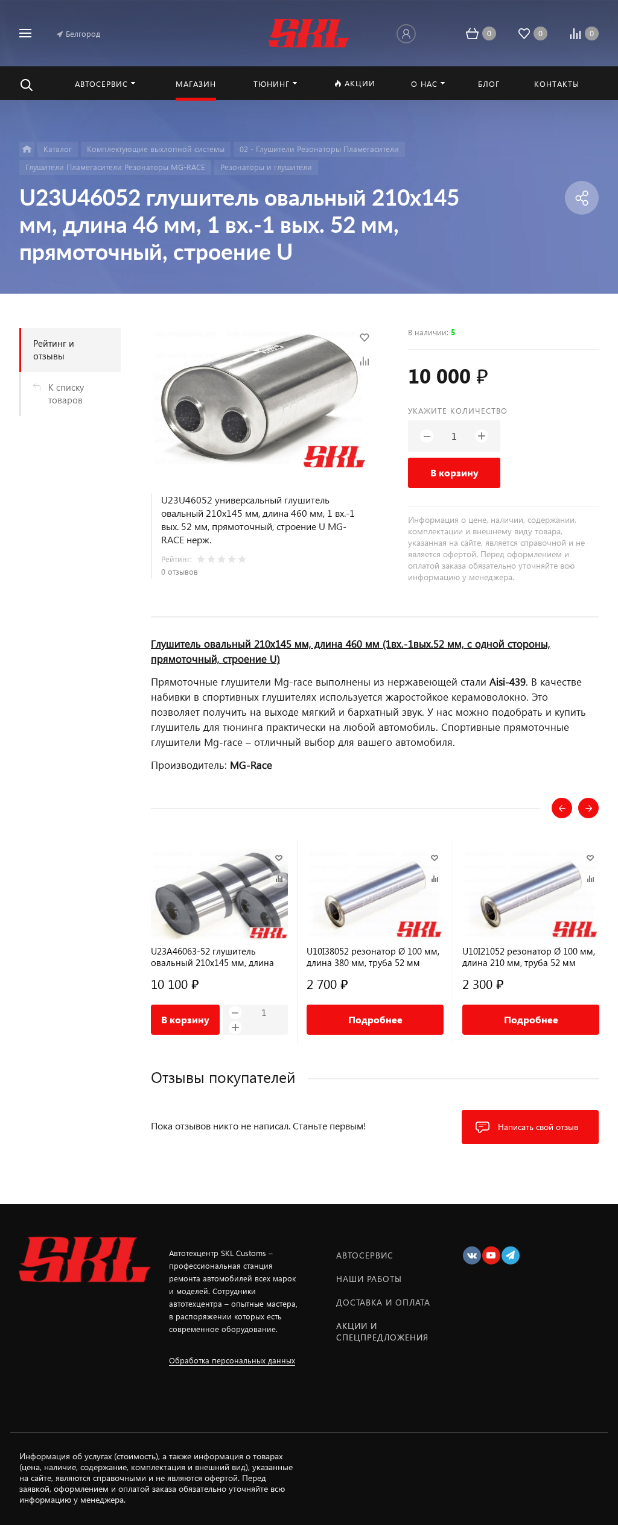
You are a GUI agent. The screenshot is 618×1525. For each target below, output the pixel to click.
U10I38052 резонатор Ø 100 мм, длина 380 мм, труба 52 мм (373, 957)
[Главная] (26, 149)
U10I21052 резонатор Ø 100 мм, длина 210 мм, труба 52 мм (528, 957)
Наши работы (369, 1278)
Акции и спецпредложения (382, 1331)
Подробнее (375, 1019)
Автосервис (364, 1255)
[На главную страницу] (309, 31)
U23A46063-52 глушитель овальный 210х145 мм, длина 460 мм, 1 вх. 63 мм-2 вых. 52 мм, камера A (212, 957)
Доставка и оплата (383, 1302)
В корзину (454, 472)
